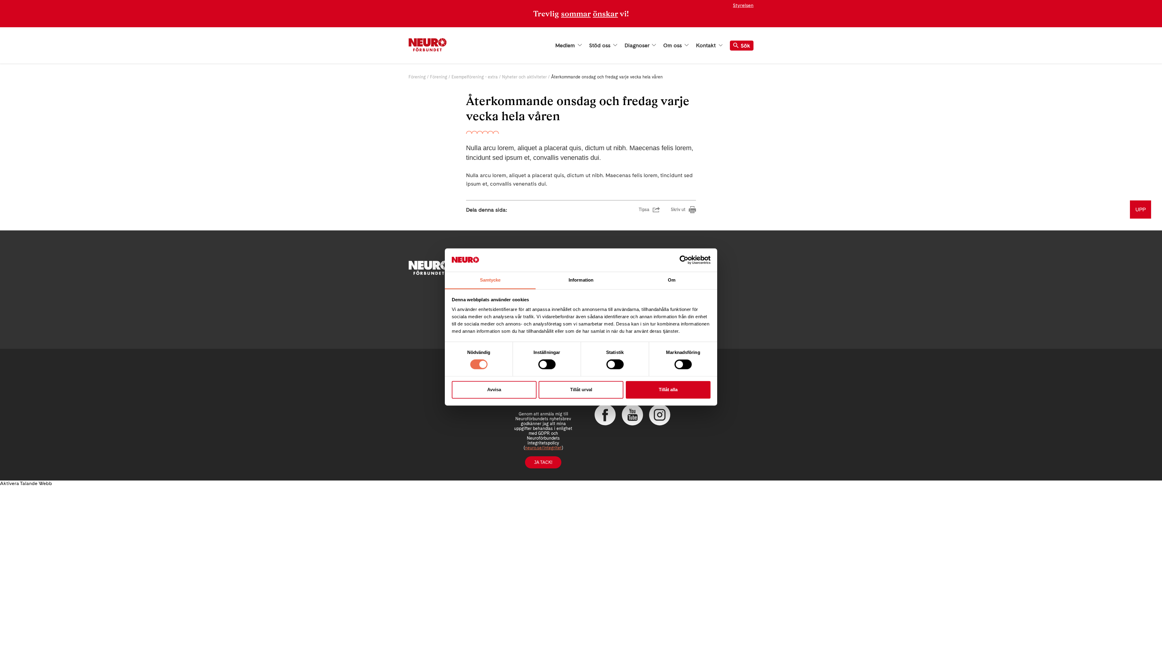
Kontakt (706, 45)
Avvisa (494, 389)
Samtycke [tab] (490, 279)
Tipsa (644, 209)
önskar (605, 13)
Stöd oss (600, 45)
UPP (1140, 209)
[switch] (547, 364)
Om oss (673, 45)
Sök (745, 45)
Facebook (605, 414)
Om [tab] (671, 279)
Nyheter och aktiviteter (524, 76)
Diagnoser (638, 45)
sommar (576, 13)
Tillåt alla (668, 389)
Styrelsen (743, 5)
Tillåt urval (581, 389)
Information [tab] (581, 279)
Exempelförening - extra (474, 76)
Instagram (659, 414)
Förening (417, 76)
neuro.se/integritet (543, 447)
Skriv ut (678, 209)
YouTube (632, 414)
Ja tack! (543, 462)
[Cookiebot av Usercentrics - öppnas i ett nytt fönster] (684, 260)
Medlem (565, 45)
